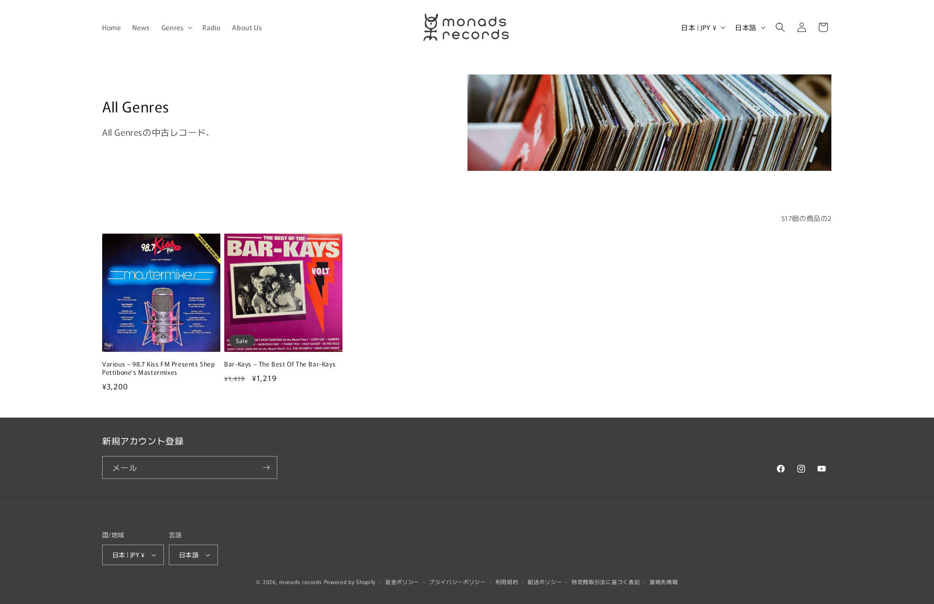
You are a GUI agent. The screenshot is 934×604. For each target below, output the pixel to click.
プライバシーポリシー (457, 582)
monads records (300, 582)
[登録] (266, 467)
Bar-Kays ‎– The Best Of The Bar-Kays (280, 364)
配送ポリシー (545, 582)
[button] (176, 27)
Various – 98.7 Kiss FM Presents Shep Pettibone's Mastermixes (158, 368)
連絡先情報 (663, 582)
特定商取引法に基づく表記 (606, 582)
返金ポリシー (402, 582)
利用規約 (507, 582)
